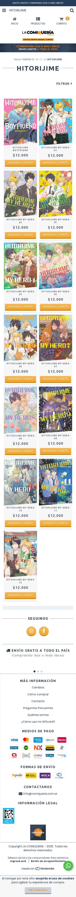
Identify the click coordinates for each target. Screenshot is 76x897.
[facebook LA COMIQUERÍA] (44, 631)
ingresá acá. (18, 861)
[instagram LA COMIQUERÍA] (31, 631)
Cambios (38, 687)
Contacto (38, 701)
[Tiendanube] (38, 869)
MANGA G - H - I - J (34, 59)
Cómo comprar (38, 694)
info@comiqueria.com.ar (40, 794)
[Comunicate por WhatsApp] (68, 866)
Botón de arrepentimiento (48, 861)
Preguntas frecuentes (38, 708)
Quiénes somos (38, 715)
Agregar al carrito (20, 162)
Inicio (17, 59)
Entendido (38, 890)
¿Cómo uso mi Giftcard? (38, 722)
